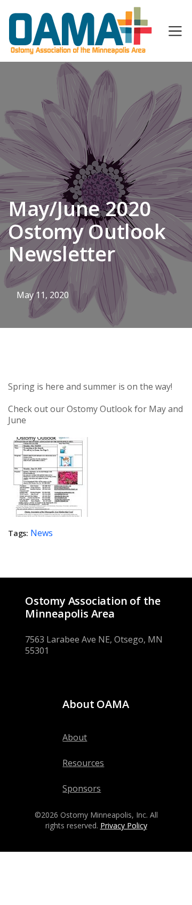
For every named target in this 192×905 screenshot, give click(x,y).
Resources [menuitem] (83, 763)
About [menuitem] (74, 737)
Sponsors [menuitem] (81, 788)
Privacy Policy (123, 825)
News (41, 533)
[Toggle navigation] (175, 31)
